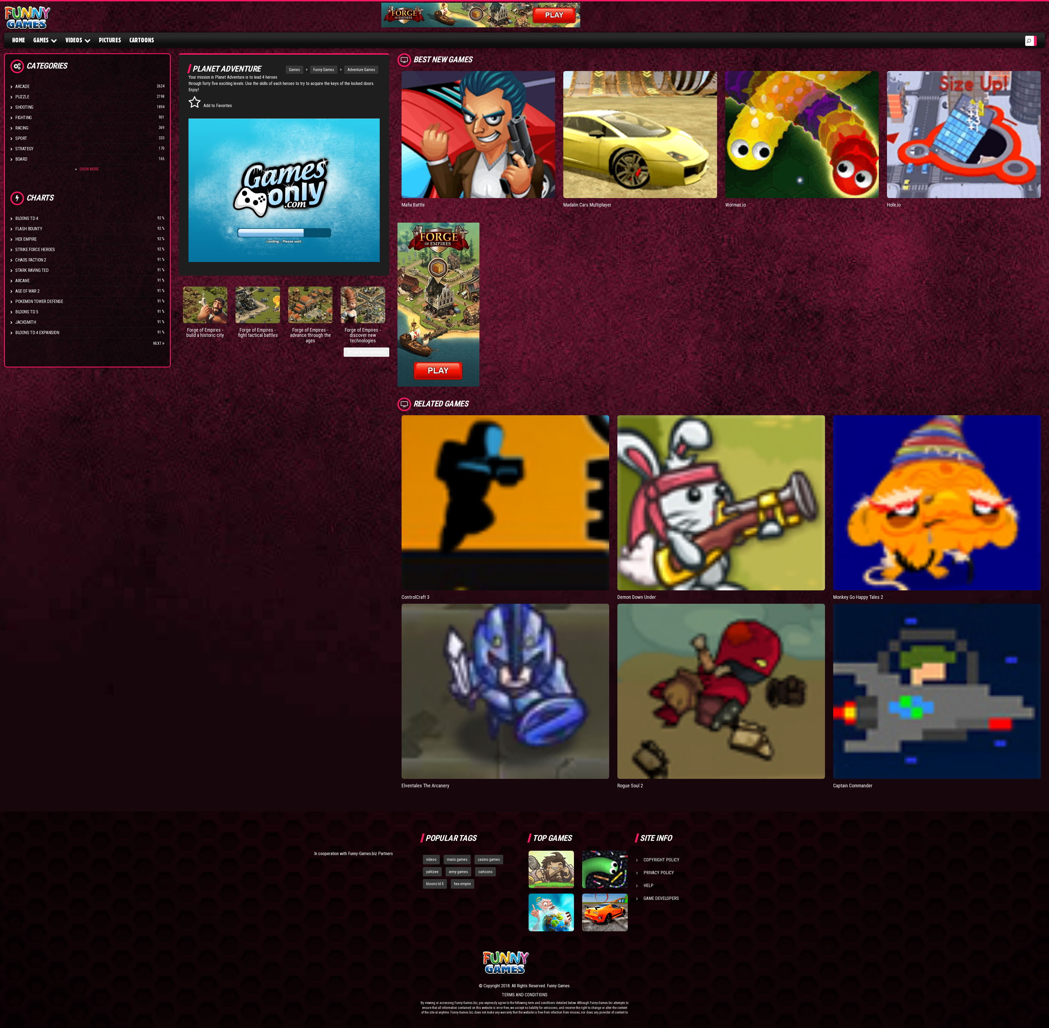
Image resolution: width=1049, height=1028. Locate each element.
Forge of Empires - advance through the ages (310, 335)
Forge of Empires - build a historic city (205, 332)
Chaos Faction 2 (30, 260)
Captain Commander (853, 785)
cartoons (485, 872)
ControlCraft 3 (415, 597)
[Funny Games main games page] (608, 962)
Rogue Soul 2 (630, 785)
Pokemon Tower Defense (39, 301)
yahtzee (432, 872)
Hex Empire (26, 239)
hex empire (462, 884)
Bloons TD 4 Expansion (37, 332)
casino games (489, 859)
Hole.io (894, 205)
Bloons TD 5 (26, 311)
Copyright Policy (661, 859)
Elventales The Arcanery (425, 785)
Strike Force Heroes (35, 249)
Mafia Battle (413, 205)
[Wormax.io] (802, 134)
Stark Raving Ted (32, 270)
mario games (457, 859)
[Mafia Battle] (478, 134)
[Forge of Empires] (205, 305)
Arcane (22, 280)
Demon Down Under (636, 597)
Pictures (110, 40)
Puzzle (22, 96)
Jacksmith (25, 322)
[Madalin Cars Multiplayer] (640, 134)
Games (294, 69)
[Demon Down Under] (721, 502)
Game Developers (661, 898)
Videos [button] (74, 40)
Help (648, 885)
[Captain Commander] (937, 691)
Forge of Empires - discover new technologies (363, 335)
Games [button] (41, 40)
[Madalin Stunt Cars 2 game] (604, 912)
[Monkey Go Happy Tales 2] (937, 502)
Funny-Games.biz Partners (370, 853)
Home (18, 40)
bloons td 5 (435, 884)
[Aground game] (551, 869)
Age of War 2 (27, 291)
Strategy (24, 148)
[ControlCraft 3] (505, 502)
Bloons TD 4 (26, 218)
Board (21, 159)
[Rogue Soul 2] (721, 691)
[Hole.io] (964, 134)
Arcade (22, 86)
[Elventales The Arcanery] (505, 691)
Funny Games (323, 69)
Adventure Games (361, 69)
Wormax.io (735, 205)
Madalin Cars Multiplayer (587, 205)
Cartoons (141, 40)
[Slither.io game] (604, 869)
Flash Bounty (28, 228)
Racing (21, 128)
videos (431, 859)
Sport (21, 138)
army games (458, 872)
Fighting (23, 117)
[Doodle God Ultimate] (551, 912)
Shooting (24, 107)
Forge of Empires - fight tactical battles (258, 332)
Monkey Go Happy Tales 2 (858, 597)
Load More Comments (368, 352)
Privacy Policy (659, 872)
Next (157, 343)
